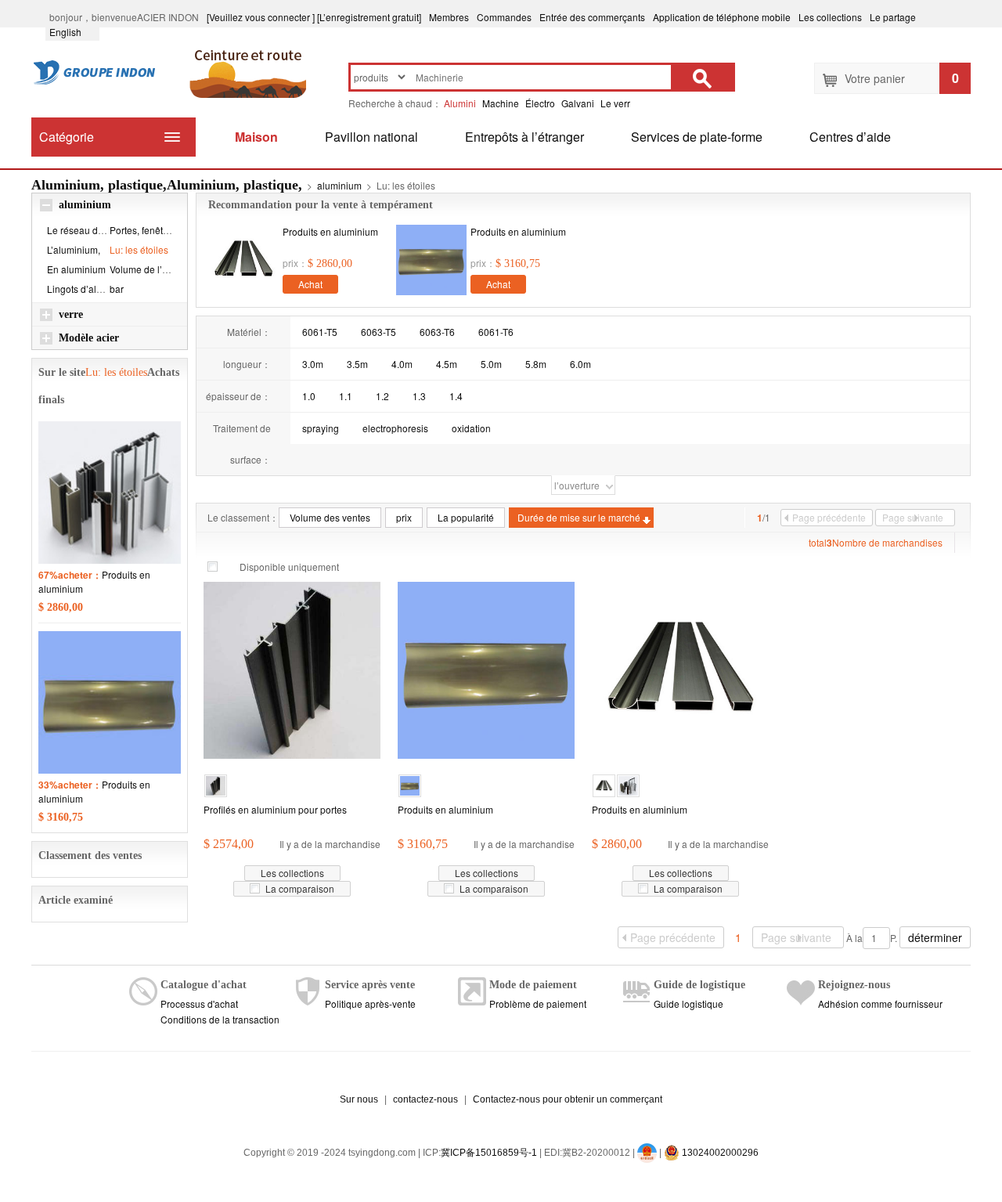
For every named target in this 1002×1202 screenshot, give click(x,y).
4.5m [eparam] (446, 363)
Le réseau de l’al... (86, 229)
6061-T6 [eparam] (496, 331)
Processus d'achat (199, 1003)
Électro (540, 103)
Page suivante (912, 517)
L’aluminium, (73, 249)
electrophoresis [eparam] (395, 428)
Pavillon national (371, 137)
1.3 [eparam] (419, 395)
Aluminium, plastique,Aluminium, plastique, (166, 185)
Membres (449, 16)
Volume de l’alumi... (151, 269)
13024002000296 (719, 1152)
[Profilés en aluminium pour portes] (292, 668)
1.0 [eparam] (308, 395)
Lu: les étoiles (139, 249)
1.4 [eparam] (456, 395)
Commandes (504, 16)
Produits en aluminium (330, 231)
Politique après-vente (370, 1003)
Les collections (830, 16)
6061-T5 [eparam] (319, 331)
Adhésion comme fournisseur (880, 1003)
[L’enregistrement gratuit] (369, 16)
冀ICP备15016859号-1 (489, 1152)
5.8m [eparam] (535, 363)
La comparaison (299, 888)
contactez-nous (425, 1099)
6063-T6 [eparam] (437, 331)
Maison (256, 137)
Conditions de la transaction (219, 1019)
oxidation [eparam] (471, 428)
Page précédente (829, 517)
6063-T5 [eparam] (378, 331)
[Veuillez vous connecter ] (261, 16)
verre (71, 314)
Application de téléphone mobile (722, 16)
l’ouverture (577, 485)
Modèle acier (89, 338)
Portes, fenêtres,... (148, 229)
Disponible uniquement (289, 566)
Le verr (615, 103)
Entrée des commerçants (592, 16)
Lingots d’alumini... (87, 288)
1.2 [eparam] (382, 395)
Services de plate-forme (696, 137)
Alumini (460, 103)
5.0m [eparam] (491, 363)
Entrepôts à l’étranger (524, 137)
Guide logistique (688, 1003)
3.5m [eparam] (357, 363)
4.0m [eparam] (402, 363)
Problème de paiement (537, 1003)
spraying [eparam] (320, 428)
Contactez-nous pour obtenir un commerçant (567, 1099)
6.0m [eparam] (580, 363)
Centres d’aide (850, 137)
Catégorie (66, 137)
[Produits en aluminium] (243, 260)
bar (117, 288)
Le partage (893, 16)
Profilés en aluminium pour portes (275, 809)
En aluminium (76, 269)
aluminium (339, 185)
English (72, 31)
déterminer (935, 937)
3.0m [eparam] (312, 363)
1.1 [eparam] (345, 395)
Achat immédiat (310, 285)
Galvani (577, 103)
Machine (500, 103)
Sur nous (359, 1099)
